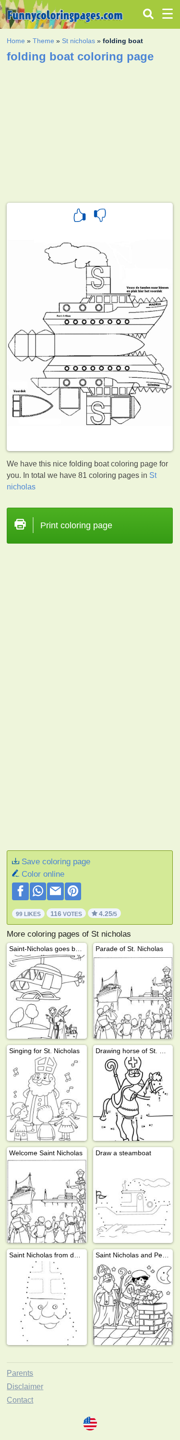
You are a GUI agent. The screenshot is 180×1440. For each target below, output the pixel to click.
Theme (43, 41)
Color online (43, 874)
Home (16, 41)
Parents (20, 1373)
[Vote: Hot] (80, 217)
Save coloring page (56, 861)
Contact (20, 1400)
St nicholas (78, 41)
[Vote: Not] (100, 217)
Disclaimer (25, 1386)
